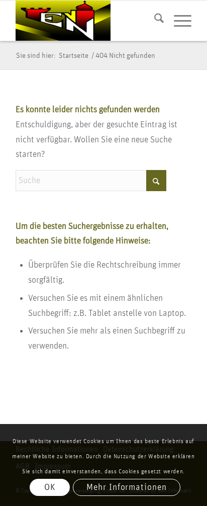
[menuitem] (154, 21)
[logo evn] (86, 21)
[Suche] (154, 21)
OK (50, 487)
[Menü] (177, 21)
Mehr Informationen (126, 487)
